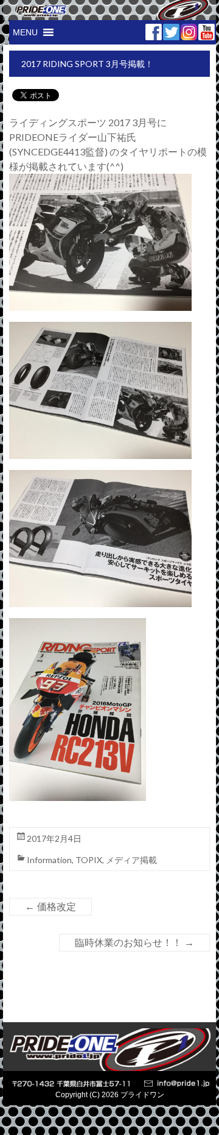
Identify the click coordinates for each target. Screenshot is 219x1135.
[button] (25, 32)
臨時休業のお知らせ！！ (134, 943)
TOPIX (88, 860)
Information (49, 860)
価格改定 (50, 907)
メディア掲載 (131, 860)
